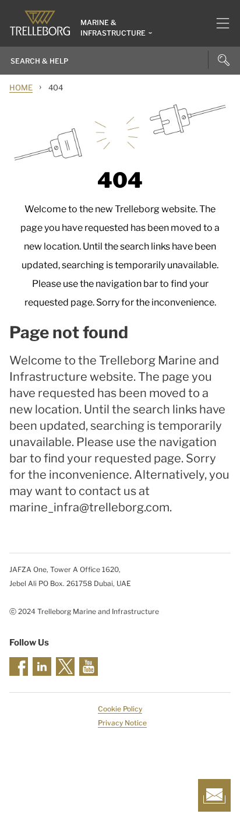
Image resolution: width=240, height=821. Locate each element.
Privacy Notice (122, 722)
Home (21, 87)
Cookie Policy (120, 708)
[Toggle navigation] (218, 23)
